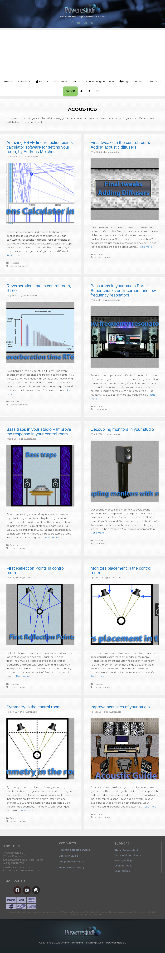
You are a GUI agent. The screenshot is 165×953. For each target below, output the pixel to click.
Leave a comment (19, 266)
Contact (138, 81)
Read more (13, 255)
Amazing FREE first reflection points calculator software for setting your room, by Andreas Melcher (39, 147)
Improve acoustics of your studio (120, 707)
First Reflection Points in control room (35, 570)
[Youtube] (27, 890)
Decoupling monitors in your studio (122, 429)
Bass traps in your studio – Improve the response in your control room (38, 431)
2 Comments (100, 543)
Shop (41, 81)
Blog (125, 81)
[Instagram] (36, 890)
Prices (77, 81)
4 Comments (100, 409)
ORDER (70, 91)
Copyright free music (71, 861)
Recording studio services (74, 849)
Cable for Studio (68, 855)
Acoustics (14, 263)
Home (8, 81)
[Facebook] (17, 890)
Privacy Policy (123, 860)
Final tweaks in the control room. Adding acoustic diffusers (120, 145)
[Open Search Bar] (97, 91)
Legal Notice (122, 871)
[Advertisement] (82, 52)
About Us (155, 81)
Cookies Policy (123, 865)
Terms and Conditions (127, 855)
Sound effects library (71, 867)
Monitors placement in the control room (121, 570)
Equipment (61, 81)
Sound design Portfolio (100, 81)
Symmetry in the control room (33, 707)
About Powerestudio (126, 850)
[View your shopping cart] (89, 91)
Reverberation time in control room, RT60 (38, 288)
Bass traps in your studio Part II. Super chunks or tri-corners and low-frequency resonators (124, 290)
